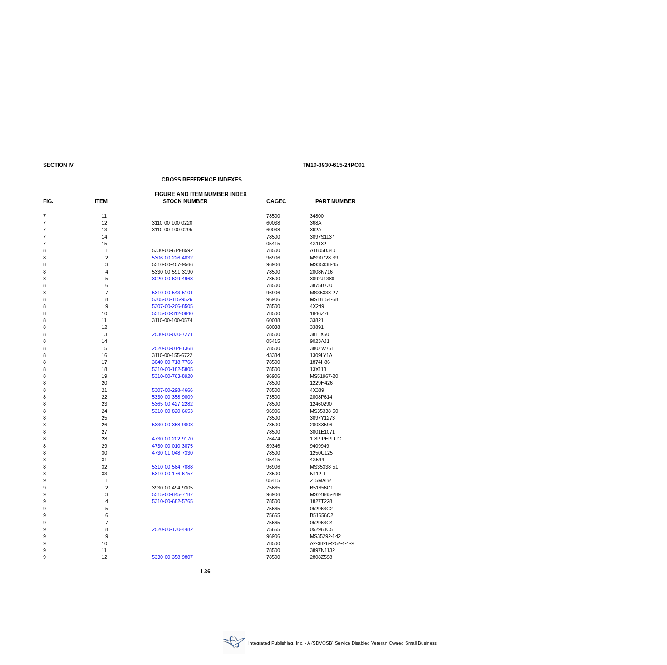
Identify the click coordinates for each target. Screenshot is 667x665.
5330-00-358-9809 (172, 397)
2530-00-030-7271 (172, 334)
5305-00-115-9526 (172, 299)
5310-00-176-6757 (172, 473)
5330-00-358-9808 (172, 424)
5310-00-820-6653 (172, 411)
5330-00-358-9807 (172, 557)
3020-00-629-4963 (172, 278)
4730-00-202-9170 (172, 438)
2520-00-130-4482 (172, 529)
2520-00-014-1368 (172, 348)
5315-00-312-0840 (172, 313)
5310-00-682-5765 (172, 501)
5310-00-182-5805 (172, 369)
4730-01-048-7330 (172, 452)
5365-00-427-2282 (172, 403)
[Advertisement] (333, 71)
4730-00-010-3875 (172, 446)
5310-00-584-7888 (172, 466)
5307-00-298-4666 (172, 390)
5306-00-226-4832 (172, 257)
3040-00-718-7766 (172, 362)
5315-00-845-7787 (172, 494)
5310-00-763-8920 (172, 376)
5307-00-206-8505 (172, 306)
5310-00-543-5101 (172, 292)
